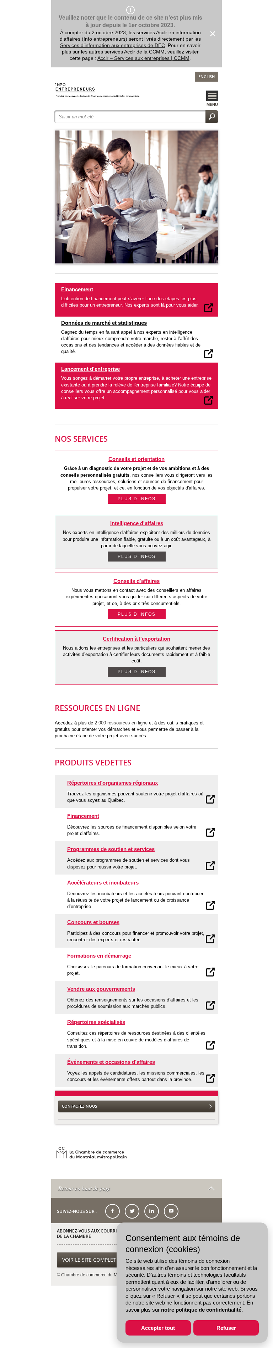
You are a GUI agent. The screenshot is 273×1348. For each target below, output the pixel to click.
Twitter (132, 1211)
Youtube (171, 1211)
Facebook (112, 1211)
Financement (77, 289)
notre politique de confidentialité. (202, 1310)
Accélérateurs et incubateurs (103, 883)
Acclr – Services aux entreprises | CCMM (143, 58)
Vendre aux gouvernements (101, 989)
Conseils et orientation (136, 459)
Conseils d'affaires (136, 581)
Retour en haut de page (84, 1188)
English (206, 76)
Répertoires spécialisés (96, 1022)
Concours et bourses (93, 922)
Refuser (226, 1328)
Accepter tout (158, 1328)
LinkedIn (151, 1211)
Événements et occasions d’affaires (111, 1062)
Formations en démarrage (99, 956)
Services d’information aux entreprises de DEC (112, 45)
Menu (212, 104)
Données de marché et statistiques (104, 323)
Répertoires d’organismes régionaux (112, 783)
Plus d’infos (137, 498)
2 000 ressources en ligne (121, 723)
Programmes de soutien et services (111, 849)
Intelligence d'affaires (136, 523)
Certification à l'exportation (136, 639)
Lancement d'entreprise (90, 369)
